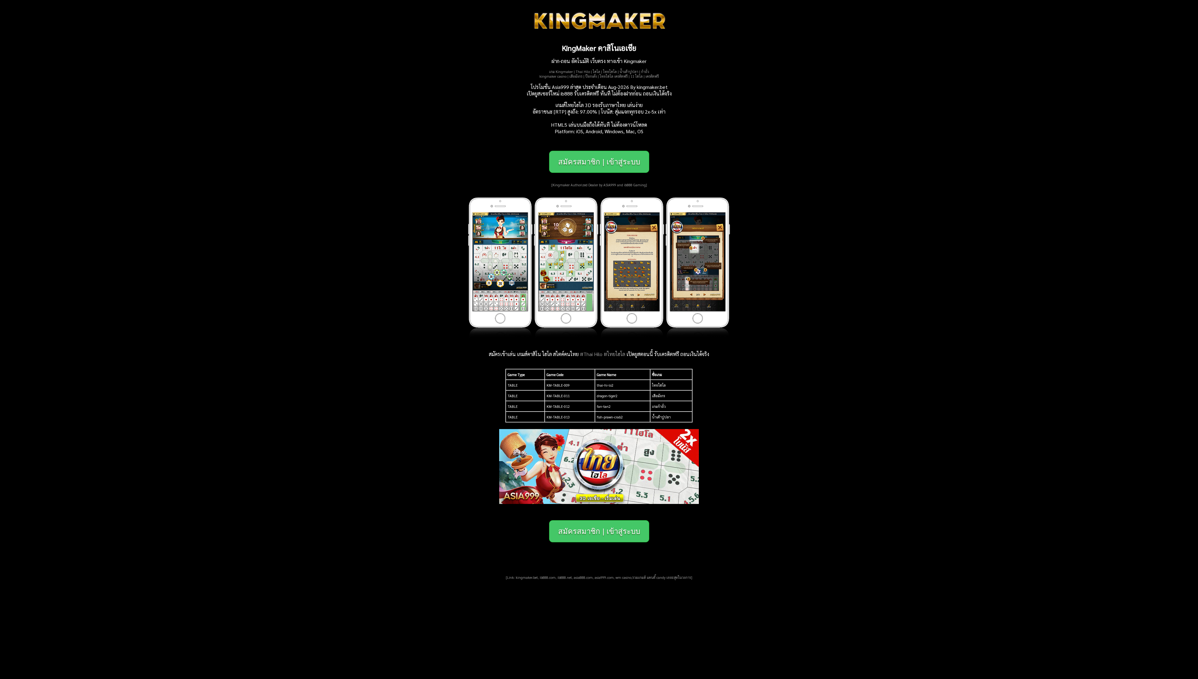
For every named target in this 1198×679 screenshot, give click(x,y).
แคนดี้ (651, 577)
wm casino (623, 577)
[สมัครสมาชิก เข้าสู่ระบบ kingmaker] (599, 502)
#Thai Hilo (591, 354)
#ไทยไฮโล (614, 354)
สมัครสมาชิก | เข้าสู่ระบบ (599, 162)
